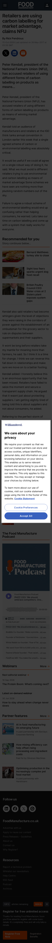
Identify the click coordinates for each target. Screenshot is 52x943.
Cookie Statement (24, 498)
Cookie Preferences (26, 507)
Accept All (26, 515)
